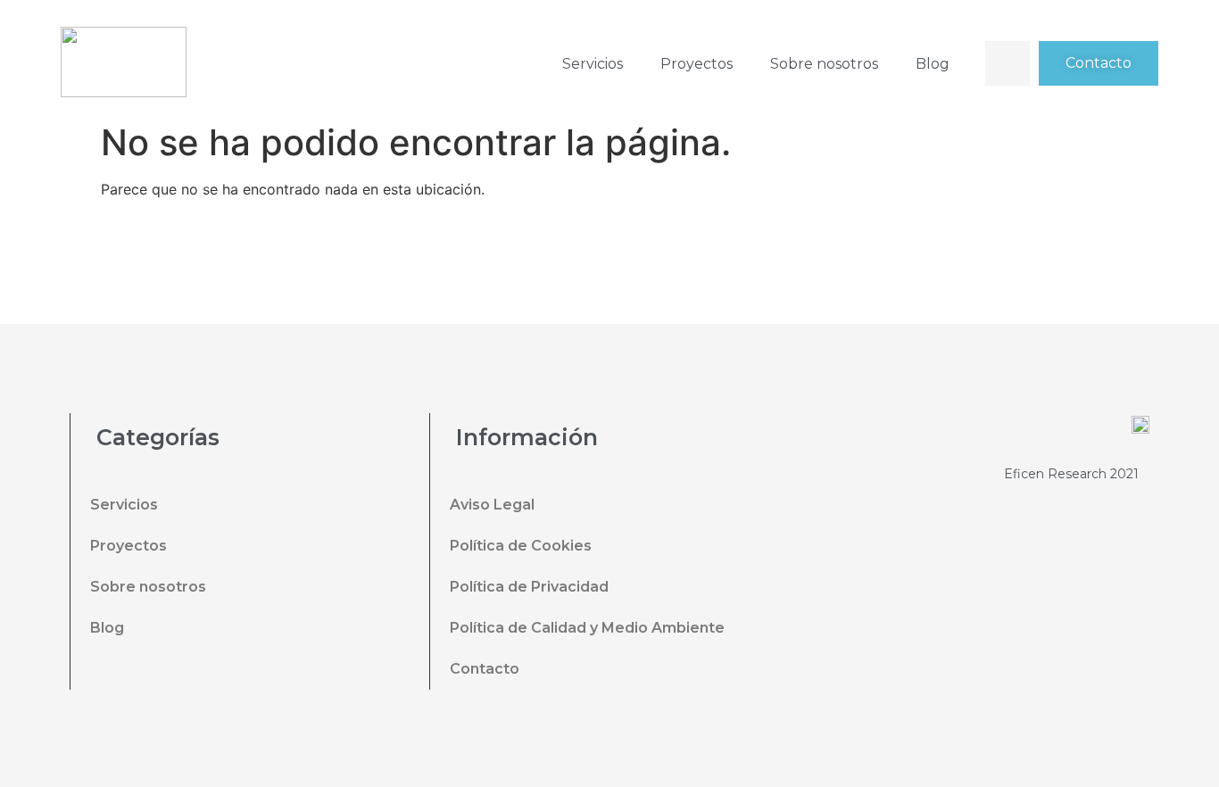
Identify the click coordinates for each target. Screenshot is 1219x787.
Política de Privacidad (529, 586)
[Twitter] (585, 267)
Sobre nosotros (824, 63)
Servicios (592, 63)
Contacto (484, 668)
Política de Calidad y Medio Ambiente (587, 627)
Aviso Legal (492, 504)
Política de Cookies (521, 545)
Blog (932, 63)
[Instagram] (683, 267)
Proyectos (696, 63)
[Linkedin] (634, 267)
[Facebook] (536, 267)
